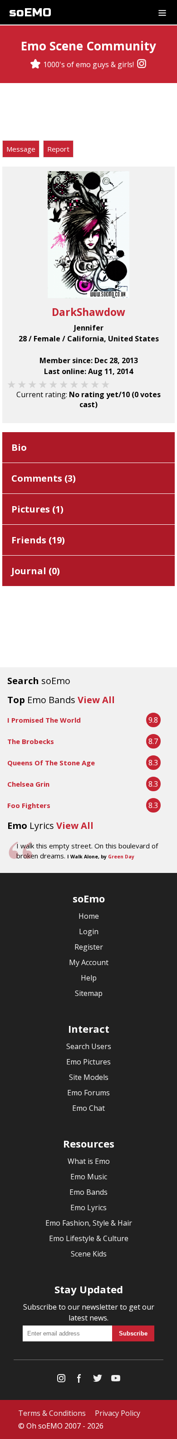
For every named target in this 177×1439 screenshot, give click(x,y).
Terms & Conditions (52, 1413)
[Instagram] (142, 64)
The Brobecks (30, 741)
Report (58, 148)
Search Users (88, 1046)
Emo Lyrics (88, 1207)
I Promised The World (44, 719)
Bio (19, 447)
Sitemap (89, 993)
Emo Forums (88, 1093)
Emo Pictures (88, 1062)
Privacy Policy (117, 1413)
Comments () (43, 478)
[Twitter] (97, 1380)
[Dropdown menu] (162, 12)
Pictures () (37, 509)
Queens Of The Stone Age (51, 762)
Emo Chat (88, 1108)
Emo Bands (88, 1192)
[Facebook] (79, 1380)
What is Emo (89, 1161)
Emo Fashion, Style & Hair (88, 1223)
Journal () (35, 571)
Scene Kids (89, 1254)
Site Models (88, 1077)
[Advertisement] (88, 113)
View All (96, 700)
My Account (88, 962)
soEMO (30, 12)
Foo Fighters (28, 805)
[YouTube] (115, 1380)
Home (89, 916)
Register (88, 947)
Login (88, 931)
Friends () (38, 540)
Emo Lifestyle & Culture (88, 1238)
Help (89, 978)
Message (20, 148)
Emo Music (88, 1177)
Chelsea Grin (28, 783)
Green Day (121, 856)
